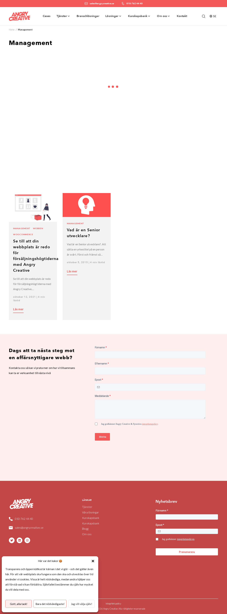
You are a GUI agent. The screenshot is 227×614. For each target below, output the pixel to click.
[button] (93, 561)
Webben (38, 228)
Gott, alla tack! (18, 603)
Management (21, 228)
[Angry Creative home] (19, 16)
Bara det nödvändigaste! (50, 603)
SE (214, 16)
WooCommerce (23, 234)
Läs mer (18, 309)
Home (12, 29)
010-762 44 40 (24, 518)
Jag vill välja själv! (81, 603)
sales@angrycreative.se (29, 527)
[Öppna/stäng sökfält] (204, 16)
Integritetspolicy (113, 603)
